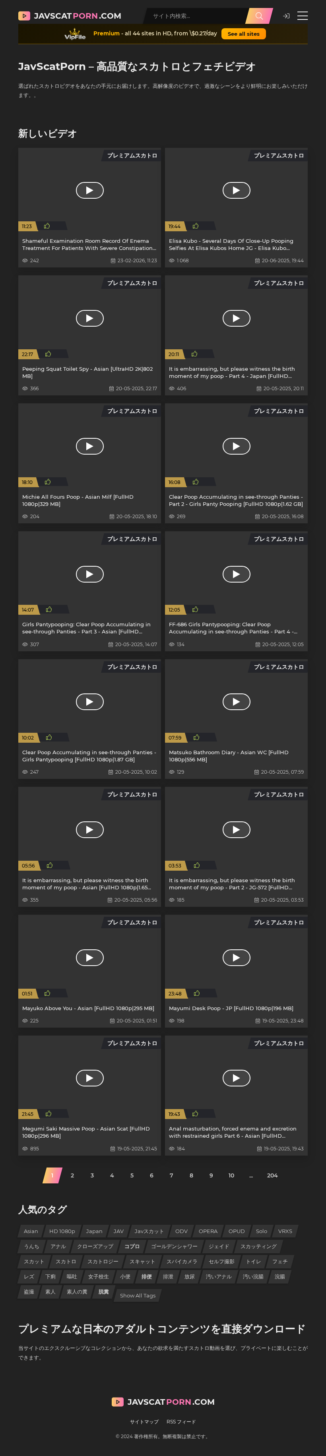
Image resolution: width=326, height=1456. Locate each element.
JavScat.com (77, 16)
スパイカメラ (182, 1261)
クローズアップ (95, 1246)
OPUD (237, 1231)
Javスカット (149, 1231)
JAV (119, 1231)
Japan (94, 1231)
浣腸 (280, 1276)
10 (231, 1175)
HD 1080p (62, 1231)
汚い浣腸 (253, 1276)
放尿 (189, 1276)
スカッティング (259, 1246)
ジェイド (219, 1246)
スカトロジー (102, 1261)
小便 (125, 1276)
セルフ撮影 (222, 1261)
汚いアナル (219, 1276)
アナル (58, 1246)
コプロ (132, 1246)
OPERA (208, 1231)
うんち (31, 1246)
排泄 (168, 1276)
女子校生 (98, 1276)
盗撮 (29, 1291)
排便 (147, 1276)
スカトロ (66, 1261)
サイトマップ (144, 1422)
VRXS (285, 1231)
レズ (29, 1276)
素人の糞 (77, 1291)
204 (272, 1175)
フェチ (280, 1261)
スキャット (142, 1261)
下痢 (50, 1276)
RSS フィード (181, 1422)
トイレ (253, 1261)
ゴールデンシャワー (174, 1246)
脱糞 (104, 1291)
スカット (34, 1261)
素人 (50, 1291)
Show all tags (137, 1295)
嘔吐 (72, 1276)
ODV (181, 1231)
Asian (31, 1231)
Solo (261, 1231)
